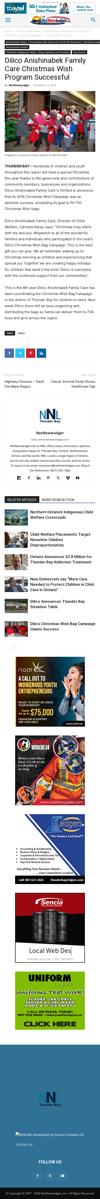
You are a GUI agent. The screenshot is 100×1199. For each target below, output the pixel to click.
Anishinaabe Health (58, 35)
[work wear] (50, 770)
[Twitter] (20, 353)
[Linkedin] (41, 353)
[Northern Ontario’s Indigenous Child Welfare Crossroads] (16, 517)
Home (9, 31)
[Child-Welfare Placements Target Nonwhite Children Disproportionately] (16, 540)
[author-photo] (50, 426)
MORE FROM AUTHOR (58, 500)
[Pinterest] (30, 353)
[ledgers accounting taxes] (50, 849)
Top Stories (79, 52)
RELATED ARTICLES (22, 500)
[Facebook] (9, 353)
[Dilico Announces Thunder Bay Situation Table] (16, 606)
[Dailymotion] (21, 478)
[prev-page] (7, 646)
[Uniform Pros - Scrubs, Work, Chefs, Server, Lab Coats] (50, 1001)
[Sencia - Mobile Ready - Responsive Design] (50, 928)
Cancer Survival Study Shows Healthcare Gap (73, 384)
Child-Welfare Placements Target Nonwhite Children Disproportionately (60, 539)
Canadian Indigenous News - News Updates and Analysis (37, 52)
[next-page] (15, 646)
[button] (7, 20)
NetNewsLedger (19, 85)
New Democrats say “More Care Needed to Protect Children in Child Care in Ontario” (62, 584)
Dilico (21, 333)
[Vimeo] (69, 478)
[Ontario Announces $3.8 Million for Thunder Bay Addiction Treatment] (16, 562)
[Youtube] (79, 478)
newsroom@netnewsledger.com (59, 1144)
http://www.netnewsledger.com (50, 439)
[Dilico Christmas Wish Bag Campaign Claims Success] (16, 629)
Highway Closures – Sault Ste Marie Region (24, 384)
